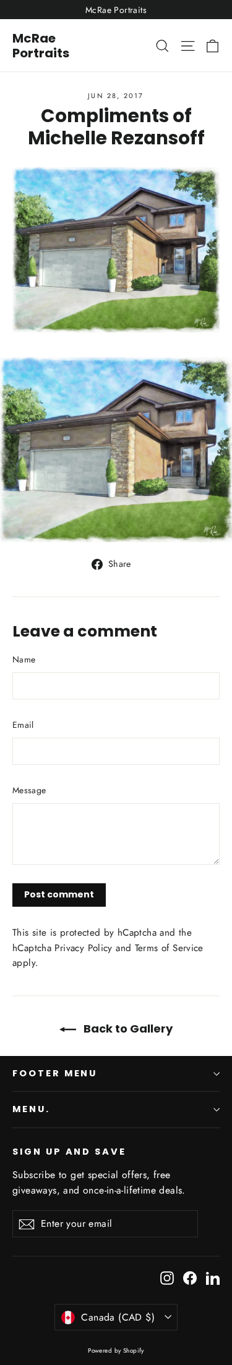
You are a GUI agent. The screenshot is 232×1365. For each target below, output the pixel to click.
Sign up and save (69, 1151)
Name (23, 659)
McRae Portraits (40, 46)
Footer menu (54, 1073)
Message (29, 790)
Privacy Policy (83, 948)
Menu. (31, 1109)
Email (23, 725)
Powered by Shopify (116, 1350)
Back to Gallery (127, 1028)
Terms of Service (169, 948)
